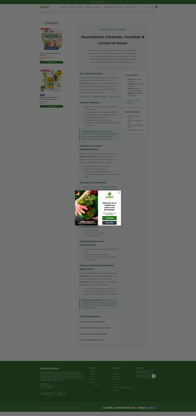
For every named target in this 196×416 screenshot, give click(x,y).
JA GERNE (109, 218)
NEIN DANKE (109, 222)
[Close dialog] (119, 192)
